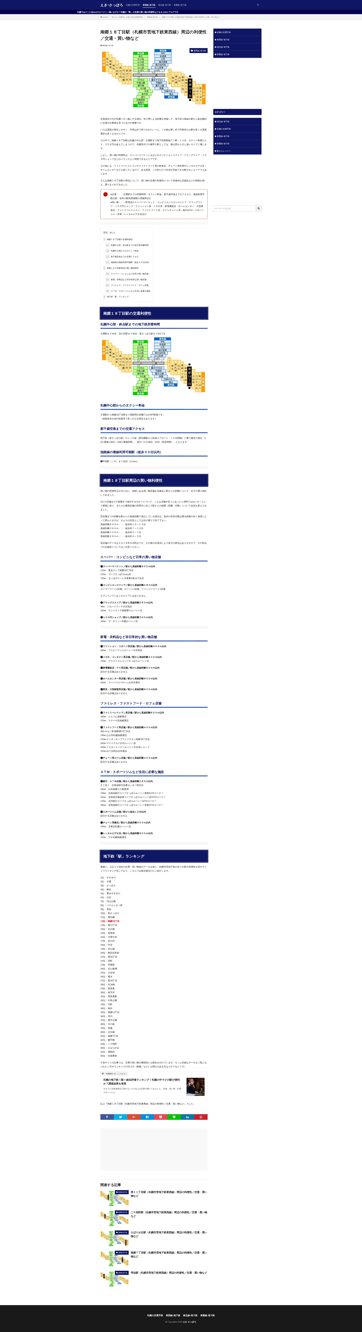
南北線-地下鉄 (164, 5)
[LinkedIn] (187, 1117)
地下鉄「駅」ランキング (116, 296)
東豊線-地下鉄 (180, 5)
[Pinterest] (201, 1117)
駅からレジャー (224, 151)
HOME (105, 17)
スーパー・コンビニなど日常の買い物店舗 (127, 273)
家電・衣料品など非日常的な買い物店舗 (126, 279)
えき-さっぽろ (111, 5)
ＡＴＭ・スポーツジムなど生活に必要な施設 (128, 291)
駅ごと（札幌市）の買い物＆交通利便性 (127, 17)
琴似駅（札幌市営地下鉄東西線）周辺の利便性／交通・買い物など (169, 1272)
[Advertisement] (127, 1148)
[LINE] (174, 1117)
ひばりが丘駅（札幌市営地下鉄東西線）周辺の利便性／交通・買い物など (169, 1234)
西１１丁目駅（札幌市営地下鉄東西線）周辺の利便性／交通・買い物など (169, 1193)
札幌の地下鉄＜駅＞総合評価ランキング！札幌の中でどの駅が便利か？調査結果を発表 (141, 1081)
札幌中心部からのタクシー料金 (122, 251)
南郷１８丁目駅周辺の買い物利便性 (121, 268)
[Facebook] (107, 1117)
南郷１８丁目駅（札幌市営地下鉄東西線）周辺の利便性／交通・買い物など (191, 17)
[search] (259, 208)
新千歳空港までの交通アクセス (122, 256)
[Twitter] (120, 1117)
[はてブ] (147, 1117)
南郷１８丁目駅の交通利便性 (118, 239)
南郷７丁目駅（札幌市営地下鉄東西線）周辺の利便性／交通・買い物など (169, 1254)
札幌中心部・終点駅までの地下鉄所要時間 (127, 245)
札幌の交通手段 (133, 5)
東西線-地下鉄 (149, 5)
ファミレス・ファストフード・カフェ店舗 (127, 285)
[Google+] (134, 1117)
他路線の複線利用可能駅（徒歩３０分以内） (128, 262)
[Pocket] (160, 1117)
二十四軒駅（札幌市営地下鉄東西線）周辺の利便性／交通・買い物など (169, 1214)
